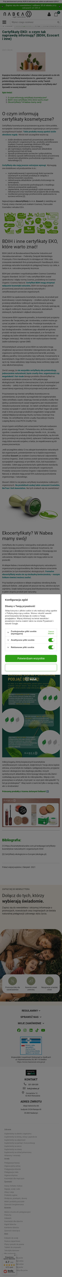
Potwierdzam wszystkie (31, 658)
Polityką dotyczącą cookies (18, 613)
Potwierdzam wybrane (31, 667)
